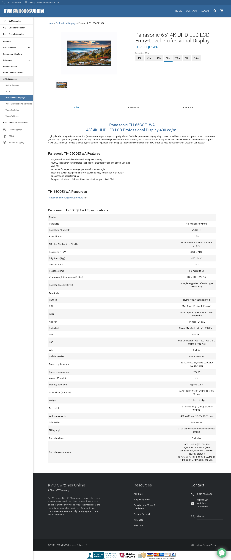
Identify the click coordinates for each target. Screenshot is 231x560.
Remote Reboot (10, 66)
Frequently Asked (142, 499)
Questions (131, 107)
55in (159, 58)
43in (140, 58)
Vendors (7, 41)
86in (187, 58)
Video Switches (12, 110)
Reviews (188, 107)
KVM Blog (138, 520)
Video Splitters (12, 116)
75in (177, 58)
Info (76, 107)
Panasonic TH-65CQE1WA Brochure (65, 197)
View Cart (138, 525)
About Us (138, 494)
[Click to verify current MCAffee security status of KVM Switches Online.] (128, 558)
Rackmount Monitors (12, 54)
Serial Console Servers (13, 72)
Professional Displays (15, 97)
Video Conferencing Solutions (19, 104)
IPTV (8, 91)
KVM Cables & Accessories (15, 122)
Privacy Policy (209, 545)
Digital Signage (12, 85)
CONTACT (191, 10)
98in (196, 58)
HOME (178, 10)
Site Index (196, 545)
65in (168, 58)
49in (149, 58)
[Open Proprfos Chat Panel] (221, 553)
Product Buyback (142, 514)
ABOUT (205, 10)
